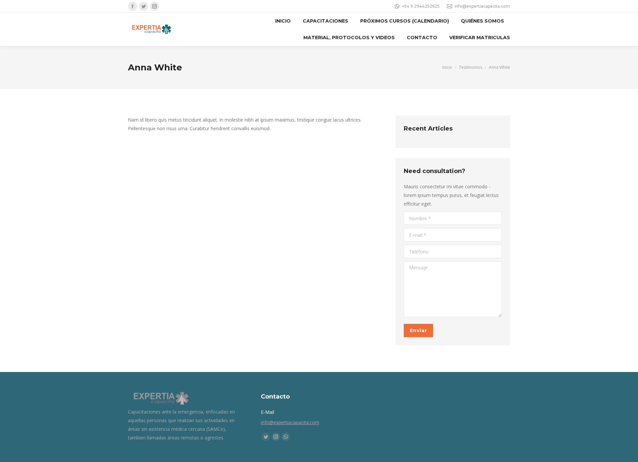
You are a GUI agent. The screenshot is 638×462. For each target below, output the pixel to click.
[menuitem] (283, 21)
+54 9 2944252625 (421, 6)
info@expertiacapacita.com (482, 6)
